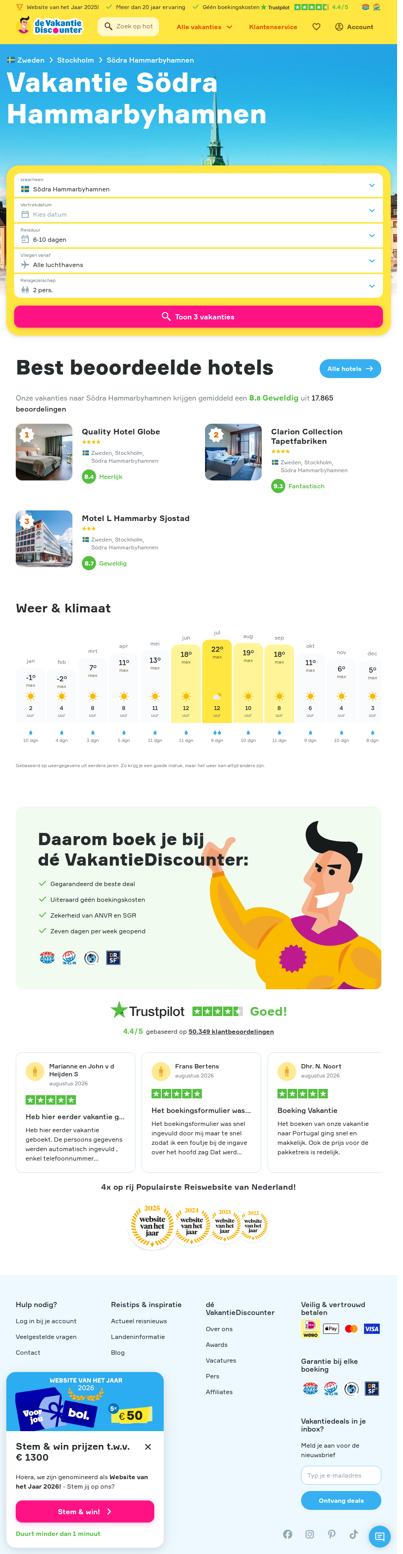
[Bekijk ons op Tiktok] (353, 1534)
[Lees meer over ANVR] (365, 7)
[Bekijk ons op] (309, 1534)
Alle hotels (344, 369)
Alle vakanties (199, 27)
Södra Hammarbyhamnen (150, 60)
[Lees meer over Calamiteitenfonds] (351, 1388)
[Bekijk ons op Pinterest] (331, 1534)
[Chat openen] (380, 1537)
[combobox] (128, 26)
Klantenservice (273, 27)
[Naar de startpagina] (50, 26)
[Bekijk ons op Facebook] (287, 1534)
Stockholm (75, 60)
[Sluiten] (148, 1446)
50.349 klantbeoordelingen (231, 1031)
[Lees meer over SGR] (376, 7)
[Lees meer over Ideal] (91, 957)
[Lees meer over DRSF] (113, 957)
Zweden (30, 60)
